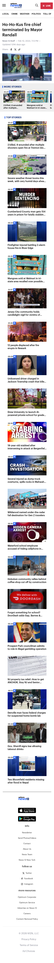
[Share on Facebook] (11, 49)
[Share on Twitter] (15, 49)
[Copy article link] (19, 49)
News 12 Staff (8, 41)
